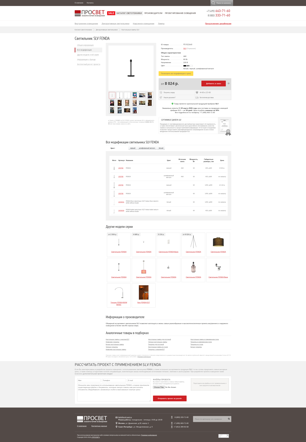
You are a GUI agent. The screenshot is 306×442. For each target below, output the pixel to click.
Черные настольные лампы (157, 342)
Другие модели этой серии (88, 55)
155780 (120, 168)
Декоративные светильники (115, 23)
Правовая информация (144, 356)
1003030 (121, 210)
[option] (131, 68)
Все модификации (84, 50)
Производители (153, 13)
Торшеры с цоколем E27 (156, 349)
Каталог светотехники (129, 13)
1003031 (121, 202)
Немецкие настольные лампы (116, 349)
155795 (120, 193)
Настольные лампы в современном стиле (205, 339)
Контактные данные (99, 426)
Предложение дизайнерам (218, 23)
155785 (120, 176)
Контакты (90, 3)
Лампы (161, 23)
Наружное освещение (143, 23)
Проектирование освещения (180, 13)
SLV (184, 48)
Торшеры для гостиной (156, 344)
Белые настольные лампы (115, 344)
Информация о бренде (86, 59)
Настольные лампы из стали (158, 347)
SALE (111, 13)
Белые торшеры (196, 347)
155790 (120, 185)
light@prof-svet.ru (125, 417)
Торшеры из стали (197, 344)
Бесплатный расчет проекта (88, 64)
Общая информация (85, 45)
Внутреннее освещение (86, 23)
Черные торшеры (112, 347)
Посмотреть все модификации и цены (176, 73)
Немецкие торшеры (112, 342)
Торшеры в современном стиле (201, 342)
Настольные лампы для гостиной (159, 339)
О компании (79, 3)
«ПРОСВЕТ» (95, 437)
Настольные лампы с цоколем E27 (117, 339)
